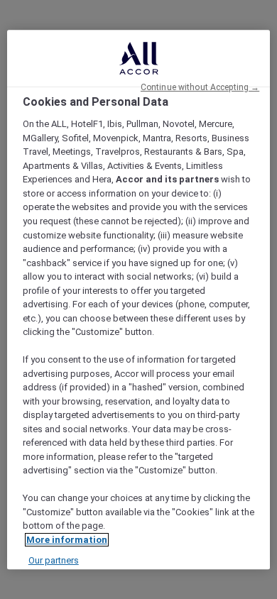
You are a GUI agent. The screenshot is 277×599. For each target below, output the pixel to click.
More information (66, 539)
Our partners (53, 561)
